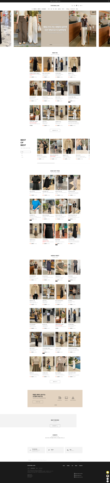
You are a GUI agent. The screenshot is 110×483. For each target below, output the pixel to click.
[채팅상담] (107, 474)
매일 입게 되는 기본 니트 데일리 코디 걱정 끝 (58, 123)
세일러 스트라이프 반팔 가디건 (54, 155)
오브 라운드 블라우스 (58, 73)
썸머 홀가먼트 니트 (32, 215)
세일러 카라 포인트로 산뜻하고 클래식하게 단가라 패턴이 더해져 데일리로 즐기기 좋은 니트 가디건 (55, 157)
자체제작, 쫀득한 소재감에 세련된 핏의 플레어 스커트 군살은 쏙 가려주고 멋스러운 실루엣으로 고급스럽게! (48, 193)
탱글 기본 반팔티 (57, 239)
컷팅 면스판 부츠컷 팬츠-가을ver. (72, 121)
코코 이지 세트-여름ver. (71, 239)
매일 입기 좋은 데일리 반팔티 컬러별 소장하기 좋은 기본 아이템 (35, 123)
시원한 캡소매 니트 (57, 276)
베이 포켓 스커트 (45, 324)
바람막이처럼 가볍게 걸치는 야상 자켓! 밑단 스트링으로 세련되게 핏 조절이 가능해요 (81, 157)
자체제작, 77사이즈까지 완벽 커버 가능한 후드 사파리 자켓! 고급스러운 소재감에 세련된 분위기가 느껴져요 (61, 193)
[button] (91, 28)
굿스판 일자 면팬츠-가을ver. (46, 348)
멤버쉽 (76, 465)
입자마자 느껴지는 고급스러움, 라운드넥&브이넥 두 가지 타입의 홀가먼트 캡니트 (35, 217)
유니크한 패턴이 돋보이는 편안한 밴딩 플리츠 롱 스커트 (46, 374)
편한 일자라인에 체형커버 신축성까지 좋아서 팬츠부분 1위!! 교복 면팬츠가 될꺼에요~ (73, 99)
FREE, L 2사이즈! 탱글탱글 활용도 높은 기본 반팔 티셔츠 (59, 241)
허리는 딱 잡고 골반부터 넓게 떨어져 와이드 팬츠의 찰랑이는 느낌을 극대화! (35, 75)
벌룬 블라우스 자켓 (70, 73)
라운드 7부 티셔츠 (32, 348)
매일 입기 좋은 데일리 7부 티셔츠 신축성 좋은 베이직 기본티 (59, 99)
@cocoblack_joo (62, 437)
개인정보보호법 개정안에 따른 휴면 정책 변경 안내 (57, 460)
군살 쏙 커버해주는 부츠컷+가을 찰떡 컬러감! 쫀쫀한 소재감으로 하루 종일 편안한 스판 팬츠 (73, 123)
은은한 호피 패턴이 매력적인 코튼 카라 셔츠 (71, 302)
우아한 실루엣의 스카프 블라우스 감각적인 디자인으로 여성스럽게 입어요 (59, 374)
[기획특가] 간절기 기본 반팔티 (34, 121)
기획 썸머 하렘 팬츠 (45, 239)
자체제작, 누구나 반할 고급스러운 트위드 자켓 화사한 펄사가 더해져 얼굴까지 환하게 (60, 217)
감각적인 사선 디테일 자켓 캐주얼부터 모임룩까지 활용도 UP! (72, 75)
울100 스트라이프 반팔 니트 (46, 73)
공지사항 (30, 460)
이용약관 (29, 468)
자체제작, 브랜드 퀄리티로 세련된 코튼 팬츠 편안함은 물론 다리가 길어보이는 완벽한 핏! (73, 193)
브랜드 (64, 465)
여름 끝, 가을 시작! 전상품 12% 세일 (55, 1)
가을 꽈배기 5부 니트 (58, 121)
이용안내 (37, 468)
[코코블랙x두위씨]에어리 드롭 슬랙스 (35, 73)
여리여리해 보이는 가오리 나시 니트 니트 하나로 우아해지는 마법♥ (59, 278)
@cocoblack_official (48, 437)
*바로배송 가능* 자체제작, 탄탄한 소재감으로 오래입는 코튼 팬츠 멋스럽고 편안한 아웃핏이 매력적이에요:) (48, 217)
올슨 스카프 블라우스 (58, 372)
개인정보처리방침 (33, 468)
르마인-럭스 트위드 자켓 (58, 215)
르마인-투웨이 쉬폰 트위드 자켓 (72, 215)
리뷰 (72, 465)
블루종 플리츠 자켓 (39, 155)
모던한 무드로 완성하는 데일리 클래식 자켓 (45, 123)
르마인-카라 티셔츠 (32, 191)
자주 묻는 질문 (40, 468)
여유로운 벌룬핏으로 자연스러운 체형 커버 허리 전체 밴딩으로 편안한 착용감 (48, 241)
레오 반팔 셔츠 (70, 300)
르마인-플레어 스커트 (45, 191)
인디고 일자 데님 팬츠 (32, 324)
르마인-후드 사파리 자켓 (58, 191)
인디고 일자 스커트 (45, 276)
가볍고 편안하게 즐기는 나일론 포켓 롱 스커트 (45, 326)
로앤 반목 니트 (32, 372)
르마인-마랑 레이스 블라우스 (72, 372)
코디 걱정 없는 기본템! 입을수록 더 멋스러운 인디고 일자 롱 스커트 (48, 99)
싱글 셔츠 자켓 (44, 121)
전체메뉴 (68, 465)
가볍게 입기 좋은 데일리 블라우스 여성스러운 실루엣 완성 (59, 75)
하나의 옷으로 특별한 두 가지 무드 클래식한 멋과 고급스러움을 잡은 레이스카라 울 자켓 (73, 217)
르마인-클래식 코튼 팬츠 (71, 191)
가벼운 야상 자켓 (78, 155)
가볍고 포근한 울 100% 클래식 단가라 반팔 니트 (45, 75)
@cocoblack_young (55, 437)
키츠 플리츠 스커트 (45, 372)
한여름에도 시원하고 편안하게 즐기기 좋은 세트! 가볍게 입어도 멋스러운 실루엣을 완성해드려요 (73, 241)
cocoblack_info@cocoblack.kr (47, 472)
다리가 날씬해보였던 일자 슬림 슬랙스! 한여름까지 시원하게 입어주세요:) (72, 278)
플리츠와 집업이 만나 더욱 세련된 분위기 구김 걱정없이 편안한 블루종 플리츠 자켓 (42, 157)
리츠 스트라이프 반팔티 (33, 276)
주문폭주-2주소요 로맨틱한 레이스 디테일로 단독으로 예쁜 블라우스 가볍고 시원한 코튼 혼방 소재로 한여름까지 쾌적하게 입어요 (74, 375)
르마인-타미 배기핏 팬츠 (46, 215)
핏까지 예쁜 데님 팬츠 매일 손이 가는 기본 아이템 (33, 326)
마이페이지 (80, 465)
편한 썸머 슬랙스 (70, 276)
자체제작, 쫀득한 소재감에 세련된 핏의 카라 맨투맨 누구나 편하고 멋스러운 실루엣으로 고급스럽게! (35, 193)
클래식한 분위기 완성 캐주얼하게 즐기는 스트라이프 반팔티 (34, 99)
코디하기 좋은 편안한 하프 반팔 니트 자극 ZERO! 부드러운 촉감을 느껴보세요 (34, 374)
